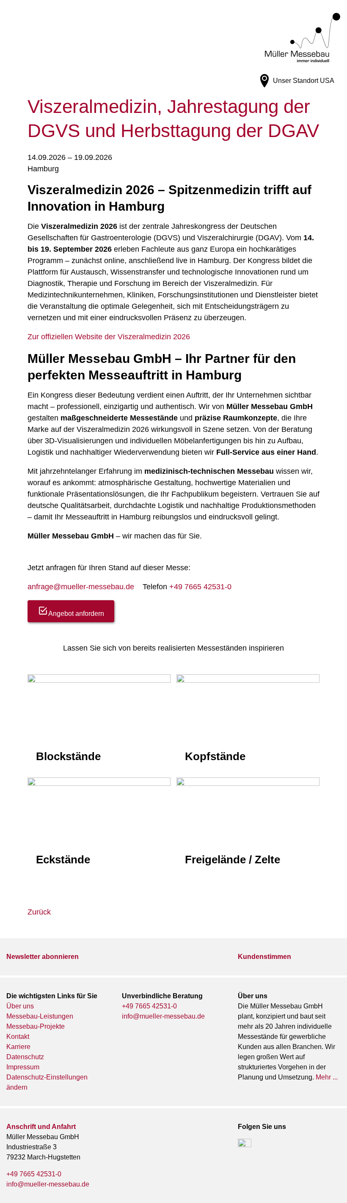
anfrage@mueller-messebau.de (81, 586)
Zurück (39, 912)
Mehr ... (327, 1077)
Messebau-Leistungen (39, 1016)
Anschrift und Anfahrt (41, 1126)
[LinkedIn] (244, 1145)
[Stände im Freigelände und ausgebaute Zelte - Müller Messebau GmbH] (247, 826)
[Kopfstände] (247, 721)
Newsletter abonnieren (42, 956)
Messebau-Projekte (35, 1026)
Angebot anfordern (76, 613)
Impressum (22, 1067)
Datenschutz (25, 1056)
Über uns (20, 1006)
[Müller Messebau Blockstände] (99, 721)
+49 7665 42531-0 (200, 586)
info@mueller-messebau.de (163, 1016)
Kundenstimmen (264, 956)
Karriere (18, 1046)
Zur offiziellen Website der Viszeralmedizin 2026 (109, 336)
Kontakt (17, 1036)
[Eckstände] (99, 825)
